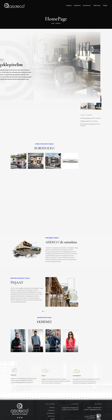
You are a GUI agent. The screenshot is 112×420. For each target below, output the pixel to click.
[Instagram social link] (20, 417)
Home (52, 23)
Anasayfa (69, 5)
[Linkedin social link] (22, 417)
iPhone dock (85, 121)
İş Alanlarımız (87, 5)
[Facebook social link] (18, 417)
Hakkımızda (96, 5)
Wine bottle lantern (86, 118)
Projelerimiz (77, 5)
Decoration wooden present (89, 124)
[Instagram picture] (83, 91)
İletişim (105, 5)
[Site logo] (14, 5)
